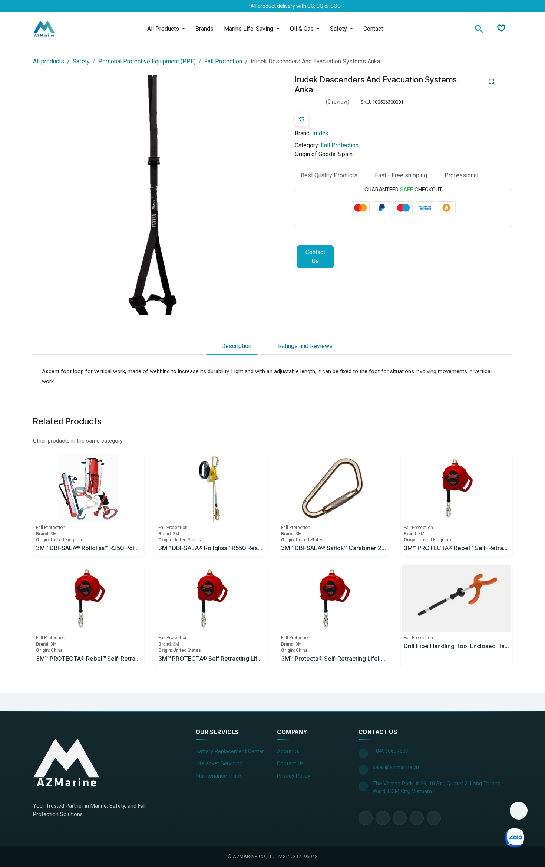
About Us (288, 751)
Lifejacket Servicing (219, 764)
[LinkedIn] (67, 6)
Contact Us (315, 257)
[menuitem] (166, 28)
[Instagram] (79, 6)
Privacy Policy (293, 776)
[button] (519, 811)
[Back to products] (491, 82)
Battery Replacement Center (230, 751)
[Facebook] (43, 6)
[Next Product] (504, 82)
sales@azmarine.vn (396, 767)
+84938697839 (391, 751)
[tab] (232, 346)
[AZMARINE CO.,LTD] (66, 762)
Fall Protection (223, 61)
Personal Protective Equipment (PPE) (147, 61)
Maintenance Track (219, 776)
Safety (81, 61)
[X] (55, 6)
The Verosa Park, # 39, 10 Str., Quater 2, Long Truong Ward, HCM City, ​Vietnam (437, 788)
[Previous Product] (479, 82)
